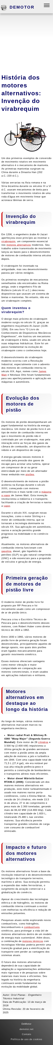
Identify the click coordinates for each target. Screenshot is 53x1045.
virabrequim (8, 241)
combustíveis (32, 927)
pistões (30, 474)
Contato (26, 1034)
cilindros (43, 742)
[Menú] (47, 6)
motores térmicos (32, 941)
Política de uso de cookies (26, 1039)
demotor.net (26, 1029)
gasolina (6, 551)
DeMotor (22, 7)
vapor (7, 505)
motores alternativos (19, 244)
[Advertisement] (26, 42)
